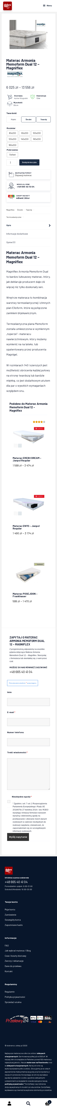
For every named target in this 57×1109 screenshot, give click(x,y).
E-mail (11, 712)
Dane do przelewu (13, 966)
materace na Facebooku (37, 1062)
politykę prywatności (14, 1084)
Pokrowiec (12, 149)
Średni (20, 210)
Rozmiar (11, 128)
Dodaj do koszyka (29, 162)
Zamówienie (10, 914)
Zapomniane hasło (14, 925)
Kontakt (9, 971)
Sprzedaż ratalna (13, 1002)
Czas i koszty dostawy (15, 955)
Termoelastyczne (13, 217)
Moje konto (10, 909)
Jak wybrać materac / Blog (18, 950)
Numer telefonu (15, 732)
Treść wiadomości (17, 752)
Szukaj (28, 1103)
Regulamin (10, 991)
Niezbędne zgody (22, 796)
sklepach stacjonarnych (17, 1065)
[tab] (28, 225)
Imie (9, 692)
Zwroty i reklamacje (14, 960)
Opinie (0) (10, 242)
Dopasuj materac (23, 175)
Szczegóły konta (13, 919)
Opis (8, 225)
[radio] (12, 133)
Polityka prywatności (15, 997)
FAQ (7, 945)
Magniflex (10, 210)
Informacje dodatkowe (17, 233)
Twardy (29, 210)
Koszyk (44, 1101)
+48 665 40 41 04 (21, 672)
